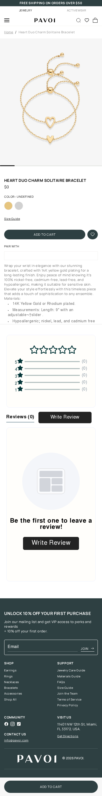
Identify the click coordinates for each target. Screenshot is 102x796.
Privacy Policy (67, 705)
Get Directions (67, 736)
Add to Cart (45, 234)
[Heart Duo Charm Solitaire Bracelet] (42, 20)
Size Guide (12, 219)
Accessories (13, 693)
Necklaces (11, 682)
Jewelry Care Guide (71, 670)
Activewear (76, 10)
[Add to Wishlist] (92, 234)
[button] (51, 101)
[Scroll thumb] (7, 165)
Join (84, 648)
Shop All (10, 699)
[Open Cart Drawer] (95, 20)
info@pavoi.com (16, 740)
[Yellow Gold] (8, 206)
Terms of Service (69, 699)
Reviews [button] (20, 417)
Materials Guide (68, 676)
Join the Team (67, 693)
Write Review (65, 417)
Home (8, 32)
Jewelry (25, 10)
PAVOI (78, 758)
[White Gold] (19, 206)
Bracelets (11, 688)
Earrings (10, 670)
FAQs (61, 682)
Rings (8, 676)
